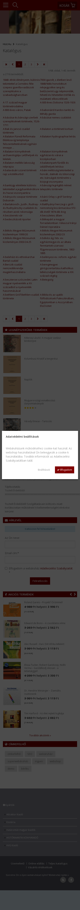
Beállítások (44, 469)
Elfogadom (65, 469)
